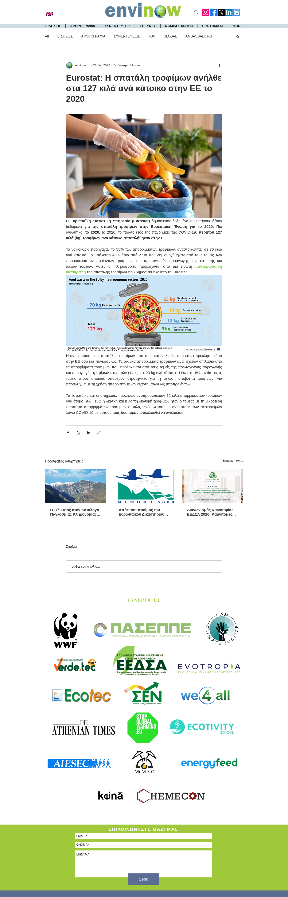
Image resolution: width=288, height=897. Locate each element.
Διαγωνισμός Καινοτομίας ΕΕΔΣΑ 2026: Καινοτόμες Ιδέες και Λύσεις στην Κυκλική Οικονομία (210, 512)
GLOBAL (170, 36)
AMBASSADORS (199, 36)
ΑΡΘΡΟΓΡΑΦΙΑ (93, 36)
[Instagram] (205, 12)
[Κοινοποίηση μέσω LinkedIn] (89, 432)
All (47, 36)
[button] (238, 36)
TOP (151, 36)
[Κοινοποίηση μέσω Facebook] (68, 432)
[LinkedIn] (229, 12)
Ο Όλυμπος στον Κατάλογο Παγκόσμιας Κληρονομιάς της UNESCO (74, 512)
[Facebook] (213, 12)
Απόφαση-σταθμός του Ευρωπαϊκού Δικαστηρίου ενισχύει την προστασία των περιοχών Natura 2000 (144, 512)
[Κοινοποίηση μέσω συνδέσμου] (99, 432)
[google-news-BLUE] (236, 12)
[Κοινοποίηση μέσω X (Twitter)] (78, 432)
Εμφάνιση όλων (232, 460)
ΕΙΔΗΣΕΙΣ (65, 36)
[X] (221, 12)
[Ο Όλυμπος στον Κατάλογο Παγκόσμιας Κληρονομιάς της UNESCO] (75, 486)
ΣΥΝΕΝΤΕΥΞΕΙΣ (127, 36)
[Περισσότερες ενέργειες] (219, 65)
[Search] (196, 12)
